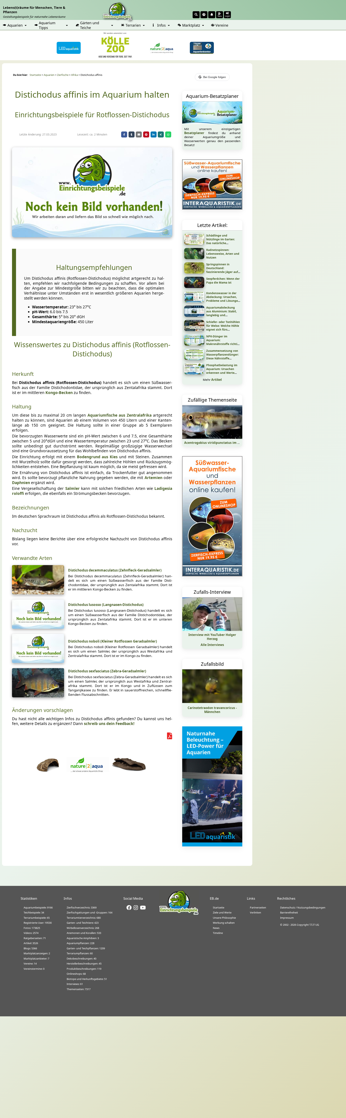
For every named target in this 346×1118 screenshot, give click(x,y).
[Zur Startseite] (179, 914)
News (216, 928)
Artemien (153, 477)
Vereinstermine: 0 (34, 969)
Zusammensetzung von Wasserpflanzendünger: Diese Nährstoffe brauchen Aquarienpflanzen (222, 358)
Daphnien (21, 482)
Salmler (72, 488)
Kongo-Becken (59, 392)
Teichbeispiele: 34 (34, 912)
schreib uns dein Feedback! (109, 723)
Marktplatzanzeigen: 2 (37, 953)
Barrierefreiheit (289, 912)
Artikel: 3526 (31, 943)
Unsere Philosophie (224, 917)
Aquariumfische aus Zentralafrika (120, 415)
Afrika (74, 75)
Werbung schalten (224, 922)
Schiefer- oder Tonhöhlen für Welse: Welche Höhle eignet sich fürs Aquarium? (223, 327)
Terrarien (133, 25)
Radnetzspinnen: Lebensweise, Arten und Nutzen (222, 253)
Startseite (35, 75)
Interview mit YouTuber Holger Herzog (212, 637)
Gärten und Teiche (89, 25)
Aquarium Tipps (47, 25)
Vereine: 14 (30, 963)
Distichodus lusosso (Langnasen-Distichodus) (106, 604)
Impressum (287, 917)
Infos (161, 25)
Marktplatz (191, 25)
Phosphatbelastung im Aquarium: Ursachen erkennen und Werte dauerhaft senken (221, 370)
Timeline (218, 933)
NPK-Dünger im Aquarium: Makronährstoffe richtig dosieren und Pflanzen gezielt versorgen (222, 343)
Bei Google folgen (214, 77)
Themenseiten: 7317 (79, 989)
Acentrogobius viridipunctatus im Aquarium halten (224, 443)
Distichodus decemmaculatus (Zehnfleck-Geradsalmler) (115, 570)
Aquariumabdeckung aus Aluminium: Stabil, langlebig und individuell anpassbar (221, 313)
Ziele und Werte (222, 912)
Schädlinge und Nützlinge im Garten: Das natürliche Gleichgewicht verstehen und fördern (223, 243)
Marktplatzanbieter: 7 (36, 958)
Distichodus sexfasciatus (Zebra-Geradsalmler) (107, 671)
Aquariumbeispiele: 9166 (38, 907)
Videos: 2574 (31, 933)
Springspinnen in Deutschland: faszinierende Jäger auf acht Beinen (222, 270)
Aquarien (15, 25)
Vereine (221, 25)
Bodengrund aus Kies (97, 456)
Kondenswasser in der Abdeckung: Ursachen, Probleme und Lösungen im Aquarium (223, 298)
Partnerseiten (258, 907)
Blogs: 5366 (30, 948)
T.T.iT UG (314, 924)
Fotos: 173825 (32, 928)
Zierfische (62, 75)
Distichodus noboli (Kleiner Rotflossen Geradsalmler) (112, 641)
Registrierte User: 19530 (38, 922)
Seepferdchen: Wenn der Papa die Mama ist (223, 280)
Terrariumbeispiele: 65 (37, 917)
